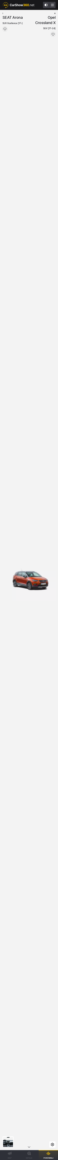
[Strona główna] (18, 5)
